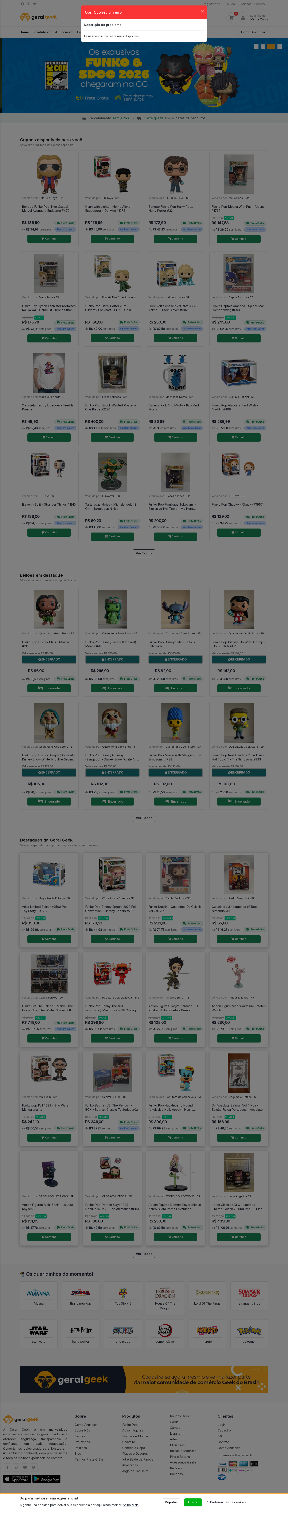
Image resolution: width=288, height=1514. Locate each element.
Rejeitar (171, 1502)
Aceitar (193, 1502)
